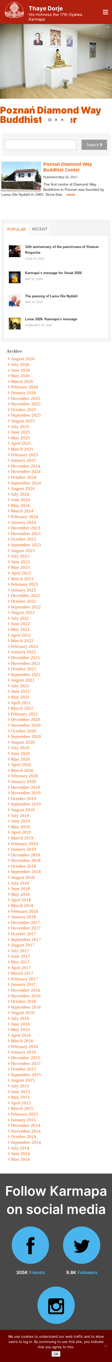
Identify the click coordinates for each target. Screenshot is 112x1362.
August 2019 (23, 809)
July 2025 (20, 426)
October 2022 (23, 601)
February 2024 (24, 516)
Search (93, 145)
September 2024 (26, 483)
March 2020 (22, 770)
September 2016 (26, 1007)
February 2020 (24, 775)
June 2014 (20, 1153)
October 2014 (23, 1136)
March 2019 (22, 838)
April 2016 (21, 1035)
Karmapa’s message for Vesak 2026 (53, 273)
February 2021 (24, 714)
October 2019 (23, 798)
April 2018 (21, 899)
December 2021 (25, 657)
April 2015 (21, 1102)
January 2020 (23, 781)
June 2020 (20, 753)
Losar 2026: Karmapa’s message (51, 319)
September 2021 (26, 674)
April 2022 (21, 635)
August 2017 (23, 945)
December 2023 (25, 527)
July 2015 (20, 1085)
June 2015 (20, 1091)
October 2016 (23, 1001)
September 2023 (26, 544)
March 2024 (22, 510)
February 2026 (24, 386)
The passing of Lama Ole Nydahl (51, 296)
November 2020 (26, 725)
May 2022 (20, 629)
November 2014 (26, 1131)
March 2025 (22, 449)
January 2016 (23, 1052)
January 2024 (23, 522)
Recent (40, 229)
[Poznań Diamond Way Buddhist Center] (21, 177)
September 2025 (26, 415)
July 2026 (20, 364)
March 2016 (22, 1040)
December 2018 (25, 854)
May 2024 (20, 505)
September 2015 (26, 1074)
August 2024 (23, 488)
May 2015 (20, 1097)
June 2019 (20, 821)
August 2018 (23, 877)
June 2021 (20, 691)
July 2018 (20, 883)
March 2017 (22, 973)
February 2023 (24, 584)
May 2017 (20, 962)
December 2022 (25, 595)
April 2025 (21, 443)
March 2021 (22, 708)
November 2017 (26, 928)
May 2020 (20, 759)
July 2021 (20, 685)
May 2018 (20, 894)
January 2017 (23, 984)
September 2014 (26, 1142)
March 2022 (22, 640)
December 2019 (25, 787)
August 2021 (23, 680)
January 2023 (23, 590)
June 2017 (20, 956)
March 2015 (22, 1108)
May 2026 (20, 375)
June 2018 (20, 888)
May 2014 (20, 1159)
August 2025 (23, 420)
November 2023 (26, 533)
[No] (105, 1346)
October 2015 (23, 1069)
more (70, 194)
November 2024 (26, 471)
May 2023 (20, 567)
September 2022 (26, 607)
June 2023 (20, 561)
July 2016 (20, 1018)
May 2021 (20, 697)
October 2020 (23, 731)
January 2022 (23, 651)
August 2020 (23, 742)
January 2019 (23, 849)
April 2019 (21, 832)
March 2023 (22, 578)
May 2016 (20, 1029)
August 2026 (23, 358)
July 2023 (20, 556)
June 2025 (20, 432)
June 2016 (20, 1024)
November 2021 (26, 663)
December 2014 (25, 1125)
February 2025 (24, 454)
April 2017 (21, 967)
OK (56, 1354)
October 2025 (23, 409)
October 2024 (23, 477)
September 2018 (26, 871)
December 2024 (25, 466)
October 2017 (23, 933)
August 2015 (23, 1080)
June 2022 (20, 623)
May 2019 (20, 826)
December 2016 (25, 990)
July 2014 (20, 1148)
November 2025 (26, 403)
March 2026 (22, 381)
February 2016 (24, 1046)
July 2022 (20, 618)
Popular (16, 229)
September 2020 (26, 736)
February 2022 (24, 646)
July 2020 (20, 747)
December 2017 (25, 922)
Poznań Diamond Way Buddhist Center (67, 167)
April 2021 (21, 702)
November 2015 (26, 1063)
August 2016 (23, 1012)
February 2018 (24, 911)
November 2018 (26, 860)
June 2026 (20, 370)
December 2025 (25, 398)
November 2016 (26, 995)
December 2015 (25, 1057)
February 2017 (24, 978)
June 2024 (20, 499)
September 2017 (26, 939)
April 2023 (21, 573)
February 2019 (24, 843)
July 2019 (20, 815)
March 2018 (22, 905)
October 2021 (23, 668)
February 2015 (24, 1114)
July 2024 (20, 494)
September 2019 (26, 804)
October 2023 (23, 539)
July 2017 (20, 950)
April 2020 (21, 764)
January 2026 (23, 392)
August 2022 (23, 612)
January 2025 (23, 460)
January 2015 (23, 1119)
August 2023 (23, 550)
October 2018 (23, 866)
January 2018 (23, 916)
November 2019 (26, 792)
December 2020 (25, 719)
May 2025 (20, 437)
